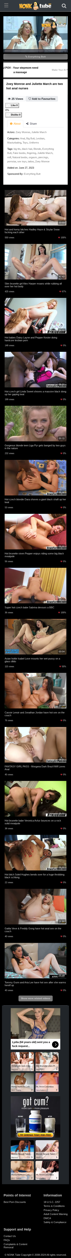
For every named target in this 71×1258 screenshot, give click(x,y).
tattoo (31, 161)
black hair (27, 148)
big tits (17, 148)
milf (9, 157)
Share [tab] (33, 123)
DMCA (47, 1218)
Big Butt (30, 138)
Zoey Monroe (23, 132)
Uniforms (34, 142)
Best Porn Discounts (15, 1202)
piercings (43, 157)
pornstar (11, 161)
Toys (25, 142)
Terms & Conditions (54, 1206)
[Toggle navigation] (7, 6)
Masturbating (14, 142)
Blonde (37, 148)
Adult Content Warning (56, 1214)
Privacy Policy (51, 1210)
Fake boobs (19, 153)
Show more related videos (35, 998)
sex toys (22, 161)
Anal (22, 138)
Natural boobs (19, 157)
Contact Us (10, 1236)
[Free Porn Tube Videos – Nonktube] (35, 6)
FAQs (7, 1240)
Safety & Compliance (55, 1222)
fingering (31, 153)
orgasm (33, 157)
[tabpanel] (35, 154)
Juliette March (39, 132)
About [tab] (16, 123)
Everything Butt (36, 56)
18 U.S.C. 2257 (52, 1202)
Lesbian (40, 138)
